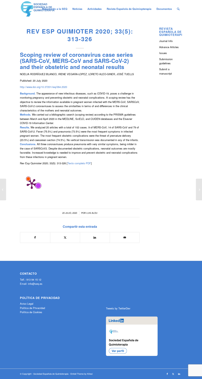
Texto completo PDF (79, 163)
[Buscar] (178, 9)
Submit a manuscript (165, 71)
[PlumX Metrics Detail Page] (32, 183)
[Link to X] (173, 374)
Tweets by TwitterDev (118, 308)
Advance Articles (169, 47)
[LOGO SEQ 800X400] (37, 9)
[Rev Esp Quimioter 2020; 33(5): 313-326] (3, 189)
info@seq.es (35, 284)
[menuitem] (54, 9)
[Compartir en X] (65, 237)
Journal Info (166, 41)
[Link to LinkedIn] (179, 374)
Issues (163, 53)
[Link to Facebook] (167, 374)
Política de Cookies (31, 312)
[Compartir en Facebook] (35, 237)
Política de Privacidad (32, 308)
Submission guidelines (166, 61)
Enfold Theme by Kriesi (81, 373)
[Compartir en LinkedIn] (95, 237)
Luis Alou (91, 212)
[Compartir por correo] (124, 237)
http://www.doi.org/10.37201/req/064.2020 (43, 87)
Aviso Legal (26, 303)
